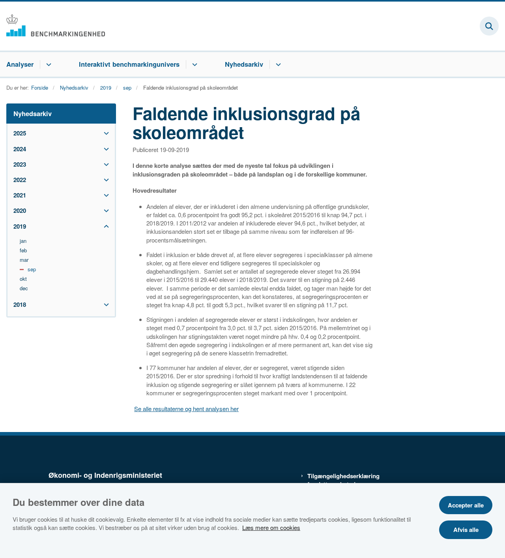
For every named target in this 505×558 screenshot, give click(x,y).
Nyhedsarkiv (244, 64)
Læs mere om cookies (271, 527)
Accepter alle (466, 505)
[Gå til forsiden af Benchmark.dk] (52, 26)
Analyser (20, 64)
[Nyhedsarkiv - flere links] (277, 64)
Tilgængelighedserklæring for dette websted (339, 480)
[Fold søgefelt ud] (489, 26)
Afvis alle (466, 529)
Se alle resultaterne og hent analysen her (186, 408)
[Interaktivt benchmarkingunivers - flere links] (193, 64)
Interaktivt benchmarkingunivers (129, 64)
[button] (104, 133)
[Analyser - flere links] (47, 64)
